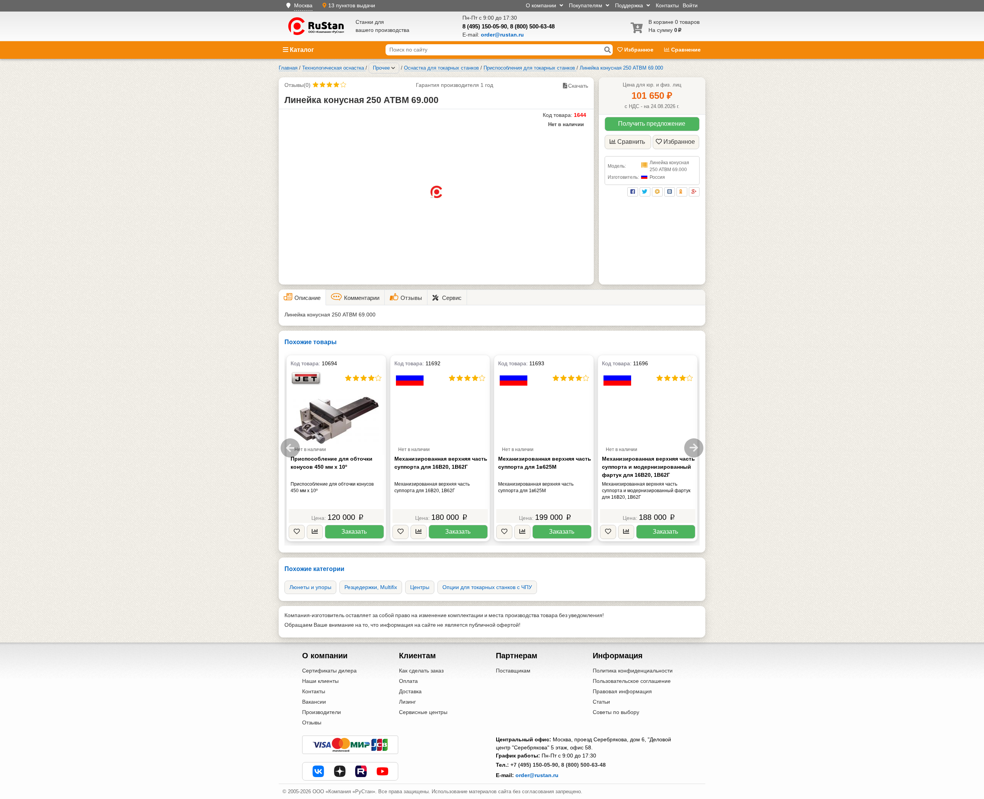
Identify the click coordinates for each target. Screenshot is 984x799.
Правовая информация (622, 691)
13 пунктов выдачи (351, 5)
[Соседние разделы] (393, 68)
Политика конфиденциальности (633, 670)
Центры (419, 587)
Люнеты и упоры (310, 587)
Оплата (408, 681)
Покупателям (586, 5)
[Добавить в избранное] (297, 532)
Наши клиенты (320, 681)
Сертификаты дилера (329, 670)
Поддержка (630, 5)
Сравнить (631, 141)
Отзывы (311, 722)
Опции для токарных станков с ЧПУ (487, 587)
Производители (321, 712)
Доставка (410, 691)
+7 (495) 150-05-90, (535, 765)
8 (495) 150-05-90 (484, 26)
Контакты (667, 5)
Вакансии (314, 702)
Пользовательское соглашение (632, 681)
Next (693, 448)
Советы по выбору (616, 712)
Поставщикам (513, 670)
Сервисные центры (423, 712)
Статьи (601, 702)
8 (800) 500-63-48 (532, 26)
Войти (690, 5)
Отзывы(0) (297, 85)
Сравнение (685, 50)
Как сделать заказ (421, 670)
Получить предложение (651, 123)
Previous (290, 448)
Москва (303, 5)
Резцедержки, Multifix (370, 587)
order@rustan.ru (536, 775)
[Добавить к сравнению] (315, 532)
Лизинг (407, 702)
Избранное (639, 50)
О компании (542, 5)
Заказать (354, 531)
